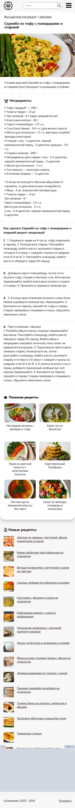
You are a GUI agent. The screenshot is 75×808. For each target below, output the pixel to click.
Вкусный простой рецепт (20, 17)
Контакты (65, 801)
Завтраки (45, 17)
